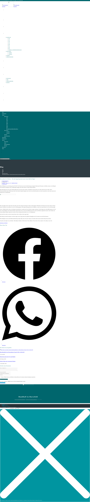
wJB (7, 117)
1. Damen (8, 131)
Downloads (6, 141)
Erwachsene (6, 130)
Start (3, 112)
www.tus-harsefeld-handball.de (20, 399)
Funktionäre (4, 113)
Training (5, 134)
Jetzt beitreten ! (2, 382)
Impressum (3, 404)
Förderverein (4, 138)
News (3, 148)
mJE (7, 127)
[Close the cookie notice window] (45, 498)
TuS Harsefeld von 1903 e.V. (6, 406)
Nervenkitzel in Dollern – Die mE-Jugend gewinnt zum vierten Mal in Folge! (13, 174)
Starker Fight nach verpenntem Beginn (7, 361)
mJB (7, 123)
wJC (7, 119)
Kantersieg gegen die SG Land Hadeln (7, 356)
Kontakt (5, 145)
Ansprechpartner (7, 144)
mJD (7, 126)
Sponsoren (4, 147)
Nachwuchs (6, 116)
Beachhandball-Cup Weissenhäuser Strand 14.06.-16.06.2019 (12, 352)
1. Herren (8, 133)
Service (3, 140)
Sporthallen (4, 137)
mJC (7, 124)
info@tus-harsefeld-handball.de (31, 399)
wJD (7, 120)
